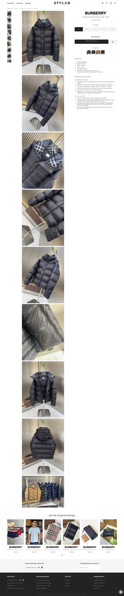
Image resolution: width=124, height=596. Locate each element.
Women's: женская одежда (43, 583)
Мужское (10, 3)
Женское (19, 3)
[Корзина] (102, 3)
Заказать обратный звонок (15, 583)
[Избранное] (106, 3)
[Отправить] (99, 567)
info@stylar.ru (11, 585)
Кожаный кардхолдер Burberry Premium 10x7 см (108, 549)
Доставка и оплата (99, 583)
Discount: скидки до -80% (43, 585)
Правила (96, 588)
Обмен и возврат (99, 585)
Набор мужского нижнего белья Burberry (15, 549)
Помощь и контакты (99, 580)
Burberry (84, 62)
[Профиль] (111, 3)
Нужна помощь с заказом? (34, 563)
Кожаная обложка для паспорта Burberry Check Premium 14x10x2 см (52, 549)
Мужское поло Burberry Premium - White (34, 549)
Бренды (28, 3)
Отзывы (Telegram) (41, 588)
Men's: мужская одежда (42, 580)
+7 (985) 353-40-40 (30, 567)
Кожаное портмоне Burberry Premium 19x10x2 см (89, 549)
